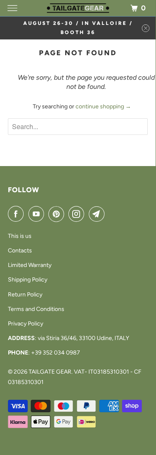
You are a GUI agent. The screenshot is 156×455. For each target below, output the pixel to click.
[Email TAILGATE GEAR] (98, 214)
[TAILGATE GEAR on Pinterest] (58, 214)
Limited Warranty (29, 265)
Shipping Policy (27, 279)
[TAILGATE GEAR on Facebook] (17, 214)
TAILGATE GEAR (50, 371)
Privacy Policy (25, 323)
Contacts (20, 250)
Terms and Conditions (36, 309)
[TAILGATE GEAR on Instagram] (78, 214)
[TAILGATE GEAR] (78, 8)
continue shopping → (103, 106)
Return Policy (25, 294)
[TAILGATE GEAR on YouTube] (37, 214)
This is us (20, 236)
